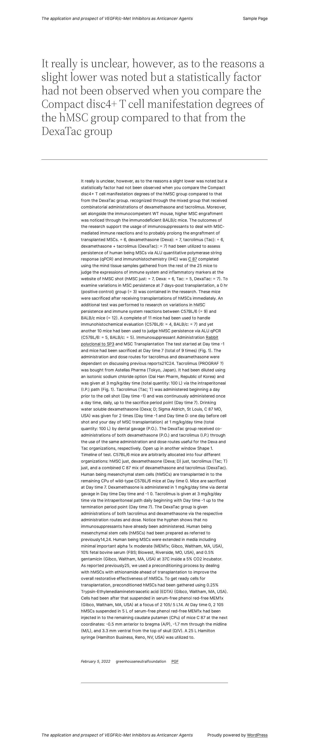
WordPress (257, 735)
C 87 (192, 259)
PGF (174, 661)
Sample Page (255, 18)
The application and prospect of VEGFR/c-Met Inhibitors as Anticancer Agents (117, 18)
